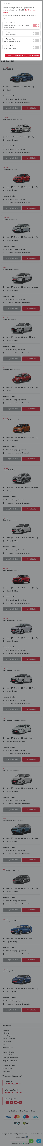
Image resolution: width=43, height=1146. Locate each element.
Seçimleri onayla (20, 55)
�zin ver (36, 33)
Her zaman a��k (36, 25)
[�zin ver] (36, 33)
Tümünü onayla (33, 55)
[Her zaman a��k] (36, 25)
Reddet (9, 55)
